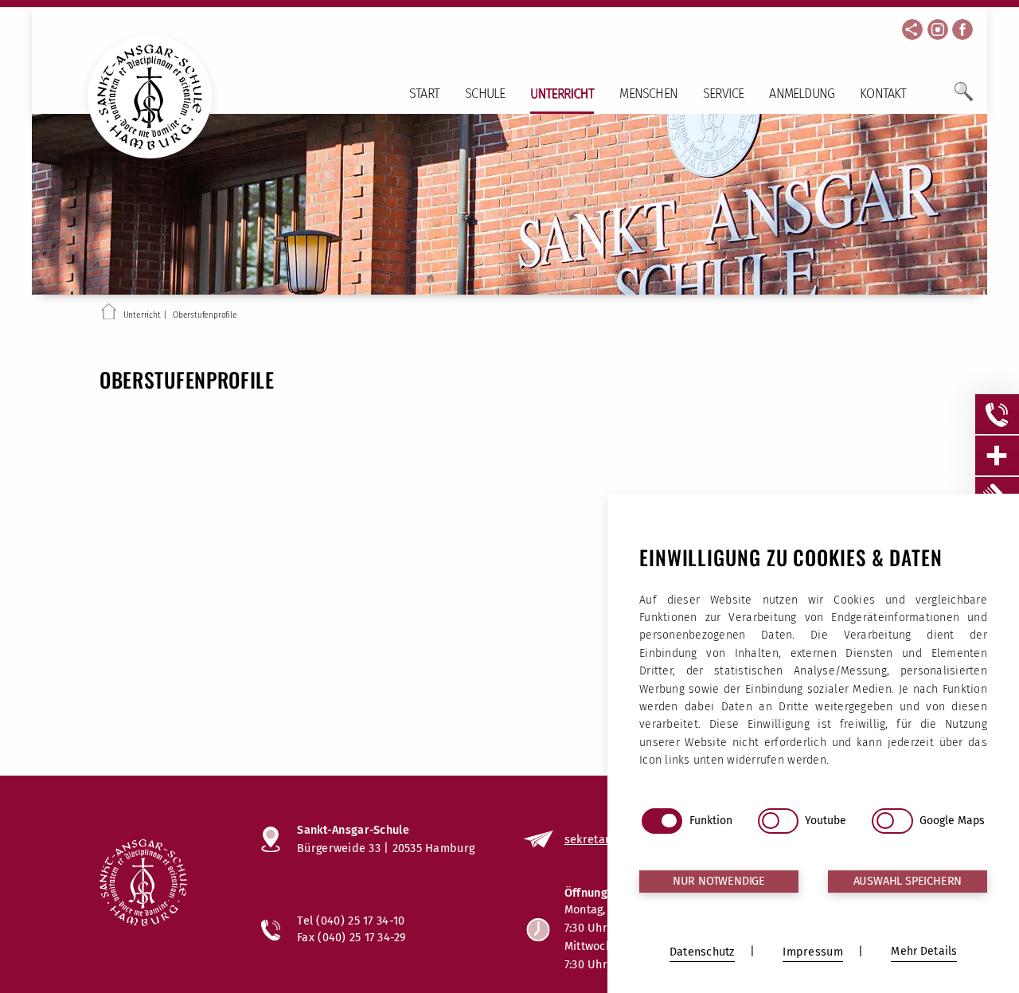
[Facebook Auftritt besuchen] (962, 29)
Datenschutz (702, 952)
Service (723, 93)
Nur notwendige (719, 881)
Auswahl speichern (907, 881)
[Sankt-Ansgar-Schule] (164, 884)
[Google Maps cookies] (892, 821)
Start (424, 93)
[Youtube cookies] (778, 821)
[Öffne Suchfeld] (964, 98)
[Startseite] (108, 314)
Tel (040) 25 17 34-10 (350, 920)
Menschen (648, 93)
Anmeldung (801, 93)
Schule (485, 93)
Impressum (812, 952)
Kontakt (883, 93)
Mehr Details (924, 951)
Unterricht (562, 93)
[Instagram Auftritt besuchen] (937, 29)
